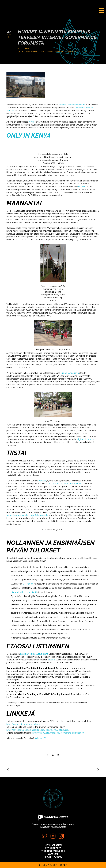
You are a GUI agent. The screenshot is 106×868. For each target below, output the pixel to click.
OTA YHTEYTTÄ (53, 848)
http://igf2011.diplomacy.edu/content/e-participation (58, 733)
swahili (81, 186)
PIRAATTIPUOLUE (53, 857)
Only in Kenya (28, 135)
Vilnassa (42, 480)
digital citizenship (85, 439)
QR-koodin (28, 584)
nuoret (50, 52)
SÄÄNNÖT (53, 854)
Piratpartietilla (17, 592)
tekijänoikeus (71, 52)
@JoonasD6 (40, 738)
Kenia (43, 52)
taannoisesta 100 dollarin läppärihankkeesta (27, 515)
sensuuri (59, 52)
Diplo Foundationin (70, 373)
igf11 (27, 52)
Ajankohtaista (29, 49)
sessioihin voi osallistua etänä (34, 654)
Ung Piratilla (32, 592)
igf (23, 52)
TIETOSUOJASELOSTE (53, 851)
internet (35, 52)
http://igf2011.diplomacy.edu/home (23, 724)
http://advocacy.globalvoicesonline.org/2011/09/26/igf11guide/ (37, 730)
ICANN (32, 122)
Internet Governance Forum (72, 104)
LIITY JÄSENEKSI (53, 845)
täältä (52, 659)
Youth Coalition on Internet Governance (65, 483)
